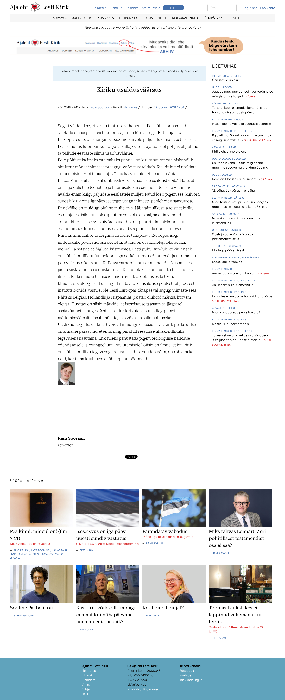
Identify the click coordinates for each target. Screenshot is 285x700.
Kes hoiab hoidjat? (163, 607)
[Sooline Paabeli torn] (41, 602)
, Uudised (235, 75)
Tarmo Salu (87, 629)
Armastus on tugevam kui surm (235, 273)
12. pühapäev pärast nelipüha (233, 190)
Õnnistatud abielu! (225, 80)
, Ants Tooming (39, 550)
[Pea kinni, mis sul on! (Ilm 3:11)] (41, 525)
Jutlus (217, 246)
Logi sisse (250, 8)
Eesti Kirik (55, 6)
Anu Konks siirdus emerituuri (232, 285)
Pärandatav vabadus (164, 531)
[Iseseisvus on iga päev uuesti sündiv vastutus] (107, 525)
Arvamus (60, 18)
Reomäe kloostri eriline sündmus (236, 179)
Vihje (156, 8)
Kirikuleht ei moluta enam (231, 151)
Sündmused (220, 103)
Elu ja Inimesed (155, 18)
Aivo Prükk (21, 550)
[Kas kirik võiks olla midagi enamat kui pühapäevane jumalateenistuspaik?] (107, 602)
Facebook (187, 670)
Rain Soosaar (100, 107)
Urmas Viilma (154, 543)
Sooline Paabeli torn (32, 607)
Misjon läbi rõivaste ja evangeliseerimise (241, 124)
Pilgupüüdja (221, 75)
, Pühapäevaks (235, 186)
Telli (85, 694)
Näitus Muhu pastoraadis (230, 324)
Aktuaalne (219, 213)
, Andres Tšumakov (41, 554)
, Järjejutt (240, 197)
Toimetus (99, 8)
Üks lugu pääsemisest (228, 250)
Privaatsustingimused (143, 689)
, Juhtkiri (231, 147)
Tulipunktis (128, 18)
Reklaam (132, 8)
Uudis (216, 87)
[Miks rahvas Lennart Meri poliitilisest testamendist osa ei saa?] (240, 525)
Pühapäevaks (213, 18)
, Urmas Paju (59, 550)
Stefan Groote (24, 615)
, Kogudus (240, 280)
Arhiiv (146, 8)
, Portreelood (242, 130)
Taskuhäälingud (191, 680)
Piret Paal (153, 615)
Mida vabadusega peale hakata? (236, 312)
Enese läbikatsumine (227, 262)
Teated (234, 18)
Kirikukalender (185, 18)
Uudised (78, 18)
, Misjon (238, 119)
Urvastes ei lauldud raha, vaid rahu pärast (243, 296)
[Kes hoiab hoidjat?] (174, 602)
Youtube (185, 675)
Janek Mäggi (220, 553)
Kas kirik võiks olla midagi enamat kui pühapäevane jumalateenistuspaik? (106, 614)
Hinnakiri (115, 8)
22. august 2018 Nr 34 (169, 107)
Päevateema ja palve (226, 257)
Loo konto (267, 8)
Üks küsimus (220, 229)
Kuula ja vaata (101, 18)
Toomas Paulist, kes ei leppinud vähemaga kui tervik (235, 614)
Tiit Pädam (219, 637)
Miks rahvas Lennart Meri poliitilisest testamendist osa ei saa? (237, 538)
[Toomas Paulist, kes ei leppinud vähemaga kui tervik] (240, 602)
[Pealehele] (35, 11)
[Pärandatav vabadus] (174, 525)
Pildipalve (219, 186)
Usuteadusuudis (223, 158)
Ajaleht (19, 6)
